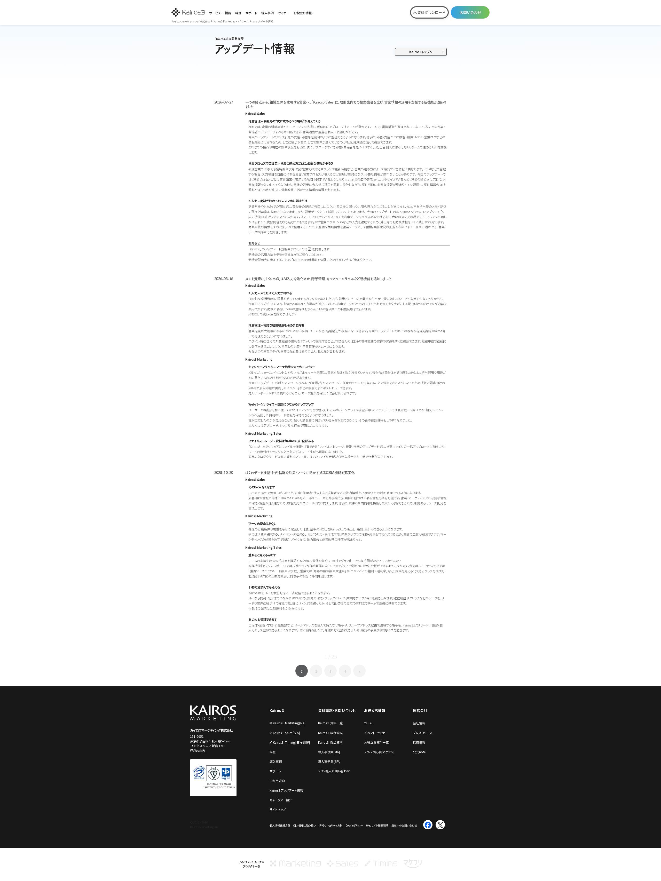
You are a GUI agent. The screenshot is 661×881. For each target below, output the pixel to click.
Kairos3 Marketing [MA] (289, 723)
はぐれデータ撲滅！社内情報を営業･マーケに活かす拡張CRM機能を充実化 (300, 472)
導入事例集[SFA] (329, 761)
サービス (215, 13)
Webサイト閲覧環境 (377, 825)
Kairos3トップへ (420, 52)
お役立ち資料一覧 (376, 742)
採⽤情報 (419, 742)
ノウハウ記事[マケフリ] (379, 752)
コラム (368, 723)
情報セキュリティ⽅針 (330, 825)
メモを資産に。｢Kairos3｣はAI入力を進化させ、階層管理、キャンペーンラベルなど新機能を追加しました (318, 279)
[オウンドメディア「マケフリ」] (413, 866)
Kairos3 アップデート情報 (286, 790)
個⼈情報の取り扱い (304, 825)
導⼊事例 (276, 761)
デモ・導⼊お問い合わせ (334, 771)
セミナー (283, 13)
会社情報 (419, 723)
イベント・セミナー (376, 733)
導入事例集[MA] (329, 752)
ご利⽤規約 (277, 781)
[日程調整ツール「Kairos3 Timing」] (381, 866)
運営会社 (420, 710)
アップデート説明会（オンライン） (286, 249)
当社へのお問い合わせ (404, 825)
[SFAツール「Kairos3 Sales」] (342, 866)
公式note (419, 752)
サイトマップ (278, 809)
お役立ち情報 (303, 13)
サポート (251, 13)
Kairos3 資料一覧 (330, 723)
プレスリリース (422, 733)
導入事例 (267, 13)
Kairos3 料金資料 (330, 733)
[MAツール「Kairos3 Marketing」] (295, 866)
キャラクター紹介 (281, 800)
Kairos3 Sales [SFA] (286, 733)
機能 (228, 13)
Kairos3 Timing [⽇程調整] (291, 742)
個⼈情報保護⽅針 (280, 825)
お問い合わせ (470, 12)
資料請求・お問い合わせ (337, 710)
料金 (238, 13)
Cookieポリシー (354, 825)
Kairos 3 (277, 710)
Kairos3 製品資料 (330, 742)
